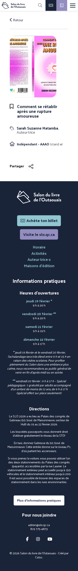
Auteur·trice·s (39, 259)
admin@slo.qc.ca (39, 525)
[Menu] (73, 5)
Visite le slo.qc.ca (39, 234)
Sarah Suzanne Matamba (38, 130)
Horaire (39, 246)
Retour (17, 20)
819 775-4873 (39, 529)
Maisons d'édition (39, 265)
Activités (39, 253)
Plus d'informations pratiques (39, 500)
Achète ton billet (42, 220)
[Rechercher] (40, 5)
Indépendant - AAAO (33, 144)
